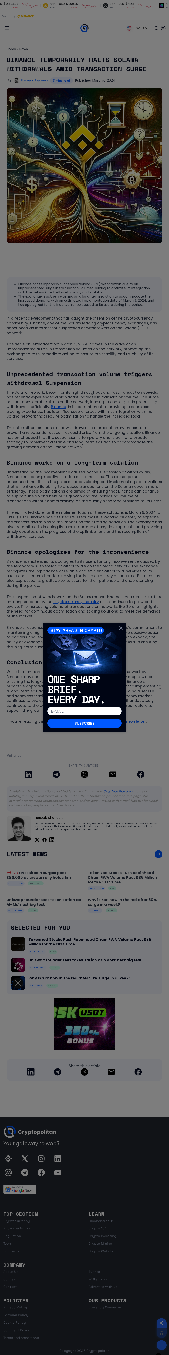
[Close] (121, 628)
